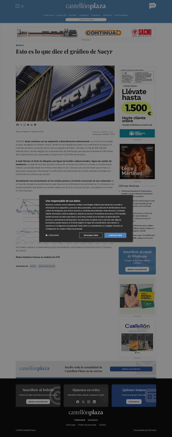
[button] (52, 235)
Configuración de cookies (55, 229)
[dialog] (86, 218)
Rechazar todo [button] (91, 235)
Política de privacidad (74, 229)
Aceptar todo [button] (115, 235)
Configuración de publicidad (66, 226)
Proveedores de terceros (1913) (107, 214)
